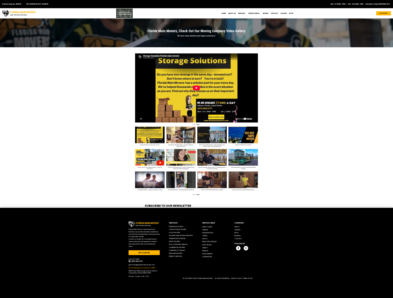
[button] (198, 125)
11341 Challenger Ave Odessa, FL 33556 (142, 268)
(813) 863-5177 (384, 4)
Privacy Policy (237, 278)
